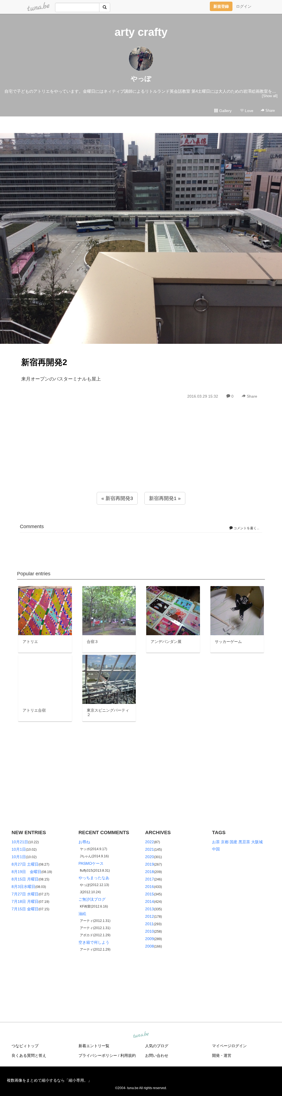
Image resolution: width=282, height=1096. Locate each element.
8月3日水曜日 (23, 886)
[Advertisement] (141, 457)
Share (269, 110)
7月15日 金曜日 (25, 909)
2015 (149, 894)
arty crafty (141, 32)
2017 (149, 879)
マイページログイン (229, 1046)
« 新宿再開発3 (117, 498)
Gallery (225, 110)
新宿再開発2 (44, 362)
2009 (149, 939)
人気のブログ (156, 1046)
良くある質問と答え (29, 1055)
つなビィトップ (25, 1046)
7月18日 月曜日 (25, 901)
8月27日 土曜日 (25, 864)
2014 (149, 901)
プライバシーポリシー (97, 1055)
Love (248, 110)
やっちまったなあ (93, 878)
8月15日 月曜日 (25, 879)
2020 (149, 857)
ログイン (243, 6)
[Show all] (270, 96)
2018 (149, 871)
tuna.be (140, 1035)
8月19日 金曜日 (26, 871)
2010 (149, 931)
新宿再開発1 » (165, 498)
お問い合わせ (156, 1055)
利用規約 (128, 1055)
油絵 (82, 913)
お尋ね (84, 842)
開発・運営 (221, 1055)
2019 (149, 864)
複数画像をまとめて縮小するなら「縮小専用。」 (49, 1080)
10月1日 (19, 849)
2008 (149, 946)
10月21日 (20, 842)
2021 (149, 849)
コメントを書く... (246, 528)
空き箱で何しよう (93, 942)
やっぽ (141, 78)
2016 (149, 886)
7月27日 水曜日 (25, 894)
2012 (149, 916)
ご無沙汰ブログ (91, 899)
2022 (149, 842)
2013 (149, 909)
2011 (149, 924)
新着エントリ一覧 (93, 1046)
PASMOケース (91, 863)
